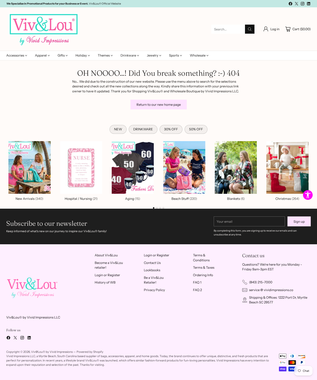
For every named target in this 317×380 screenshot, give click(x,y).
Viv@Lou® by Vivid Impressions (52, 351)
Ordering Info (203, 275)
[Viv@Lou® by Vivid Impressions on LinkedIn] (308, 4)
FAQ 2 (197, 290)
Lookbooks (152, 270)
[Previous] (7, 170)
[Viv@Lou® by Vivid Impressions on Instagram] (302, 4)
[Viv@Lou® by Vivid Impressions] (44, 29)
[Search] (249, 29)
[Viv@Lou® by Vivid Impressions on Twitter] (296, 4)
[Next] (309, 170)
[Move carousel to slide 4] (163, 208)
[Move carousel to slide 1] (153, 208)
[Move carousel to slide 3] (160, 208)
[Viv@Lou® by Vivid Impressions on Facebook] (290, 4)
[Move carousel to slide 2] (157, 208)
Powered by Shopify (90, 351)
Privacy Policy (154, 290)
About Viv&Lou (106, 255)
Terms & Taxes (203, 267)
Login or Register (107, 275)
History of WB (105, 282)
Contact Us (152, 263)
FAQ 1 (197, 282)
